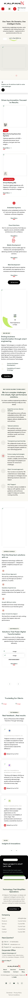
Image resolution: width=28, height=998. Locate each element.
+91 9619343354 (14, 942)
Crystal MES (21, 924)
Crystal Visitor (22, 921)
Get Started (21, 8)
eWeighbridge (22, 918)
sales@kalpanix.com (15, 944)
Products (4, 921)
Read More (6, 148)
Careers (4, 929)
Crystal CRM (21, 932)
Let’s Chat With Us (16, 41)
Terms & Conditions (14, 995)
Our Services (14, 38)
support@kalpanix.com (18, 947)
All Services (14, 282)
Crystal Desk (21, 929)
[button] (11, 75)
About (4, 918)
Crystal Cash (21, 926)
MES (5, 130)
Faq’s (3, 926)
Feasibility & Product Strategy (13, 369)
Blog (23, 972)
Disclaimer (9, 992)
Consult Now (13, 909)
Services (4, 924)
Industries (7, 972)
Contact (4, 932)
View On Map (6, 960)
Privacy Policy (18, 992)
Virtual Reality (8, 179)
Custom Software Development (12, 364)
